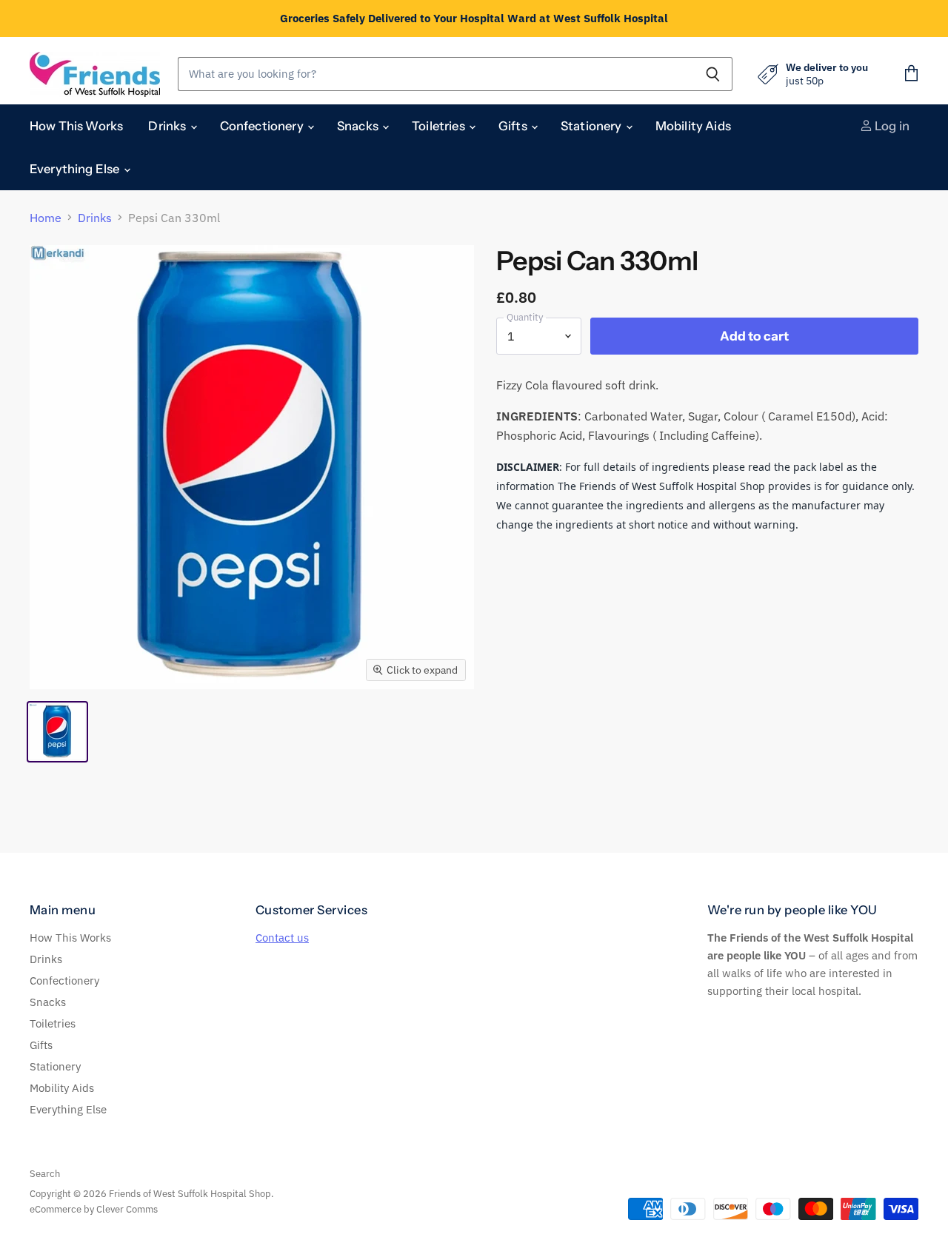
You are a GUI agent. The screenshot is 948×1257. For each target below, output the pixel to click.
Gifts (514, 125)
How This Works (76, 125)
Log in (890, 125)
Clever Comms (127, 1209)
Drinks (168, 125)
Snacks (359, 125)
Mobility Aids (693, 125)
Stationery (592, 125)
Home (45, 217)
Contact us (282, 938)
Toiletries (439, 125)
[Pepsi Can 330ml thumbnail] (57, 732)
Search (45, 1173)
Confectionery (263, 125)
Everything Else (76, 168)
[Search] (712, 74)
